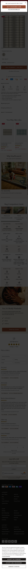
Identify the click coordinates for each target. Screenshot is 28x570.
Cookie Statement (6, 556)
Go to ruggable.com (14, 7)
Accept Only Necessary (14, 563)
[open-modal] (25, 2)
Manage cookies (14, 566)
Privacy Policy (19, 554)
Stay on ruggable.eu (14, 9)
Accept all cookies (14, 559)
